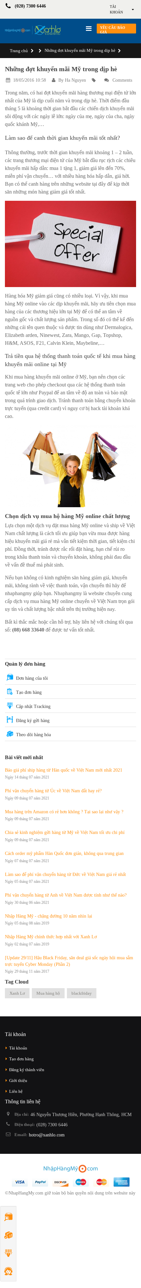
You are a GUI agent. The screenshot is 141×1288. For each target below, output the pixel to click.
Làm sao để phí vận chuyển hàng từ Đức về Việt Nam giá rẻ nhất (65, 874)
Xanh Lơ (17, 993)
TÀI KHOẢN (116, 9)
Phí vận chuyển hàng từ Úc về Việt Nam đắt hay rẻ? (53, 790)
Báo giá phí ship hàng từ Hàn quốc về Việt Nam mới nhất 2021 (63, 770)
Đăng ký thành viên (26, 1069)
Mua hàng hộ (48, 993)
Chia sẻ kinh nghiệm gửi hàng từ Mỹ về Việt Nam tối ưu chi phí (65, 832)
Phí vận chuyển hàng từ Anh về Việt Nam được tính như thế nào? (66, 895)
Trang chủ (19, 50)
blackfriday (81, 993)
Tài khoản (18, 1048)
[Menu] (88, 28)
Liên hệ (16, 1091)
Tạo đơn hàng (29, 692)
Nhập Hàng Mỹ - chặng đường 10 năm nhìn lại (48, 916)
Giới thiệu (18, 1080)
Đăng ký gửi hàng (33, 720)
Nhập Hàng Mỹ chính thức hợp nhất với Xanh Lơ (51, 936)
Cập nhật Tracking (33, 706)
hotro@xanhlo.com (47, 1134)
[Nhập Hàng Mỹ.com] (33, 30)
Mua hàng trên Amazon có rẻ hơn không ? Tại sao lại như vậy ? (64, 811)
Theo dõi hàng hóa (33, 734)
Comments (121, 80)
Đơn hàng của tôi (32, 678)
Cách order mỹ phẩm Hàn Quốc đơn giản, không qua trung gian (64, 853)
